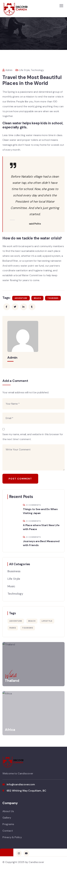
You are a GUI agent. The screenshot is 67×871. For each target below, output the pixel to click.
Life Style (24, 70)
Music (11, 586)
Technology (37, 70)
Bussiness (13, 571)
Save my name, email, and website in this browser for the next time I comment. (32, 437)
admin (8, 70)
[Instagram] (19, 853)
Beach (37, 298)
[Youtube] (26, 853)
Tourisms (52, 298)
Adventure (21, 298)
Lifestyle (47, 621)
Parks (12, 628)
